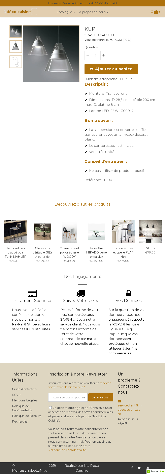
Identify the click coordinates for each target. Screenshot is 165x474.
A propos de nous (92, 12)
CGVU (16, 395)
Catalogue (65, 12)
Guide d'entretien (24, 389)
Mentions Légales (24, 400)
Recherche (20, 421)
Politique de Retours (26, 416)
